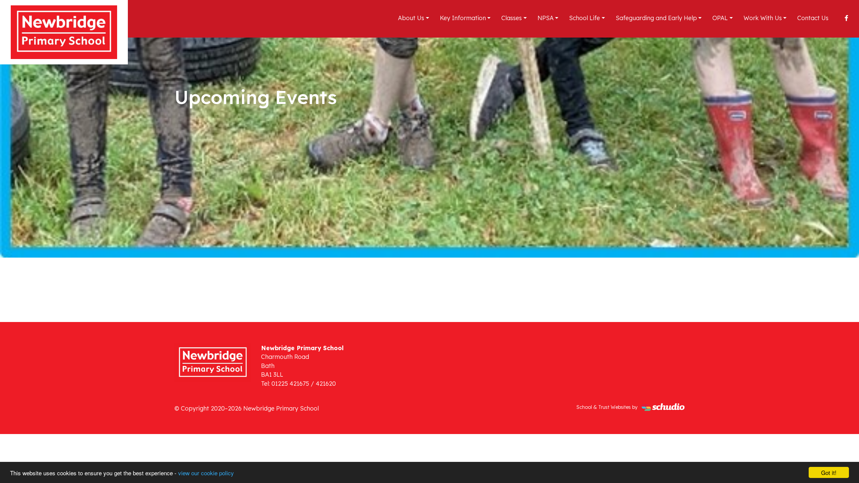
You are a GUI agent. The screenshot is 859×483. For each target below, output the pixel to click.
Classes (511, 17)
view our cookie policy (206, 473)
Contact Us (812, 17)
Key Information (463, 17)
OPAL (720, 17)
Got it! (829, 472)
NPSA (546, 17)
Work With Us (763, 17)
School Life (584, 17)
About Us (411, 17)
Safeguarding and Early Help (656, 17)
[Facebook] (846, 18)
